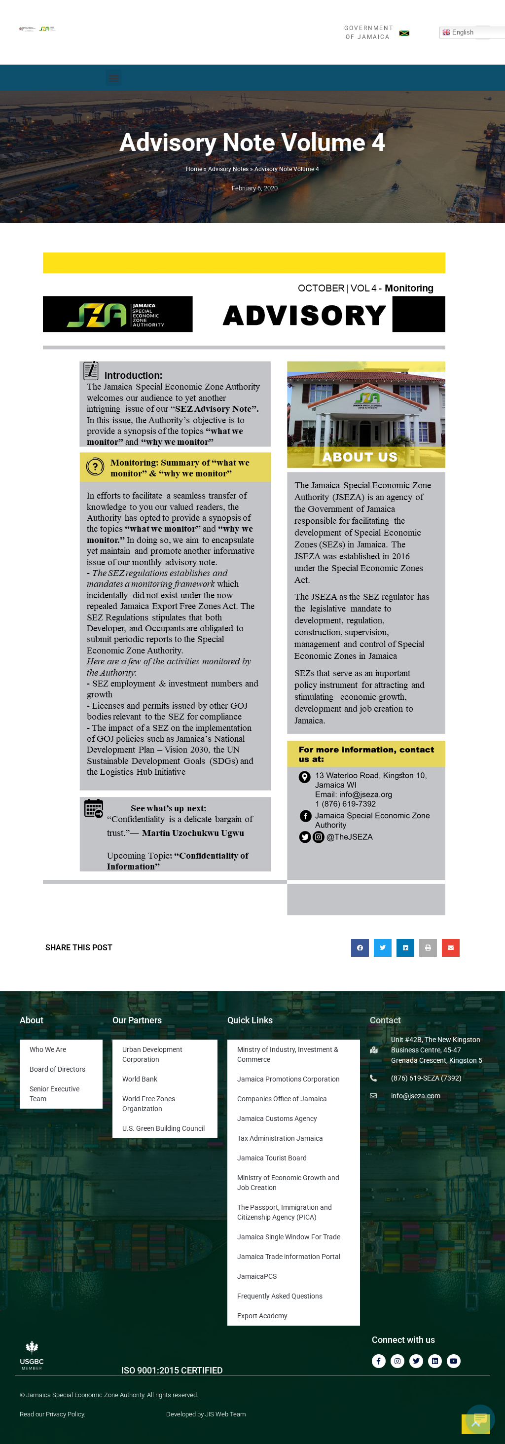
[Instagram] (397, 1361)
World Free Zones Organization (148, 1104)
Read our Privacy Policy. (52, 1414)
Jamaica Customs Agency (277, 1118)
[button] (114, 78)
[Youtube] (454, 1361)
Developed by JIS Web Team (206, 1414)
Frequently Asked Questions (280, 1296)
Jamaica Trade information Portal (288, 1257)
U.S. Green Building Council (163, 1128)
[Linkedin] (435, 1361)
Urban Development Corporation (152, 1054)
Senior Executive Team (54, 1094)
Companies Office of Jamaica (282, 1099)
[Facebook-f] (379, 1361)
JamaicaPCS (257, 1276)
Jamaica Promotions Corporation (288, 1079)
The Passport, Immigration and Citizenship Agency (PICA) (284, 1212)
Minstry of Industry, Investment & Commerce (287, 1054)
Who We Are (48, 1049)
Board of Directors (57, 1069)
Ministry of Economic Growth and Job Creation (288, 1182)
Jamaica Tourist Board (272, 1158)
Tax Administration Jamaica (280, 1138)
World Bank (139, 1079)
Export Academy (262, 1316)
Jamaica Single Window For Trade (288, 1237)
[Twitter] (416, 1361)
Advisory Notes (228, 169)
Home (194, 169)
